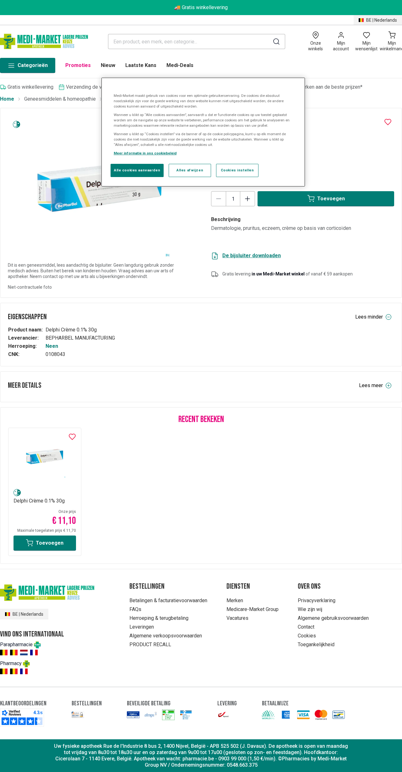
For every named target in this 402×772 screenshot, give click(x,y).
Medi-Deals (179, 65)
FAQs (135, 609)
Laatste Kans (140, 65)
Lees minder (369, 317)
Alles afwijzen (190, 170)
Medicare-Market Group (252, 609)
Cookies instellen (237, 170)
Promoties (78, 65)
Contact (306, 627)
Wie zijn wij (310, 609)
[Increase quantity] (247, 199)
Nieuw (108, 65)
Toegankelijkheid (316, 644)
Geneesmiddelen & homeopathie (60, 99)
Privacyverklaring (316, 600)
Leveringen (141, 627)
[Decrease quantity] (218, 199)
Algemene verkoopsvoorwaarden (165, 636)
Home (7, 99)
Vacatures (237, 618)
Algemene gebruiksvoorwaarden (333, 618)
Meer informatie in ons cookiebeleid (145, 153)
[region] (203, 132)
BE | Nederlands (381, 20)
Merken (234, 600)
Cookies (307, 636)
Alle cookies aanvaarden (137, 170)
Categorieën (33, 65)
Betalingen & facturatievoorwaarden (168, 600)
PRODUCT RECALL (150, 644)
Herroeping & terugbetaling (158, 618)
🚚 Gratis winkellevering (201, 7)
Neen (52, 346)
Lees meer (371, 385)
